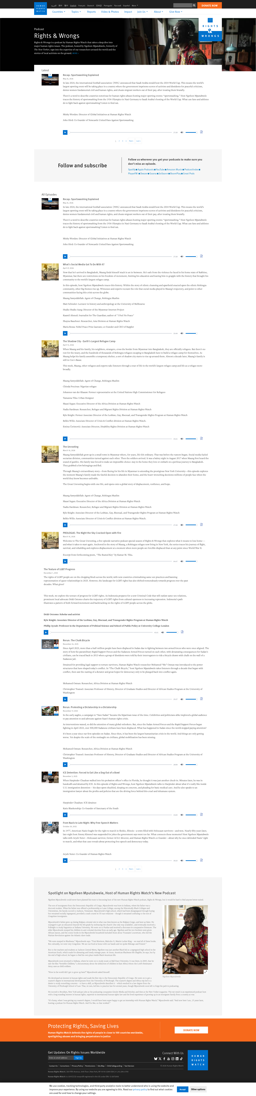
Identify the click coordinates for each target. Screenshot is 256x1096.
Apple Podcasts (146, 169)
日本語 (99, 5)
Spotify (131, 169)
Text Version (129, 1066)
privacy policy (140, 1089)
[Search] (194, 5)
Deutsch (90, 5)
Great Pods (189, 173)
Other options (198, 1089)
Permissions (90, 1066)
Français (81, 5)
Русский (117, 5)
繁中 (66, 5)
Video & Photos (110, 11)
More (136, 5)
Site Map (101, 1066)
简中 (60, 5)
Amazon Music (174, 169)
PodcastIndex (191, 169)
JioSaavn (163, 173)
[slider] (120, 132)
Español (126, 5)
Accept (183, 1089)
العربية (53, 5)
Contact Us (53, 1066)
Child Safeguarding (114, 1066)
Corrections (64, 1066)
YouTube (160, 169)
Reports (91, 11)
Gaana (153, 173)
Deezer (143, 173)
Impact (128, 11)
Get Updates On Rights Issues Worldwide (76, 1052)
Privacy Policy (77, 1066)
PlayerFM (133, 173)
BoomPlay (175, 173)
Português (108, 5)
